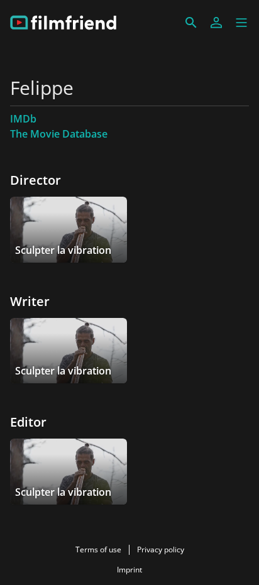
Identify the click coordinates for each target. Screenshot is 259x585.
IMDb (23, 119)
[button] (241, 22)
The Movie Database (58, 134)
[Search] (191, 22)
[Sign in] (216, 22)
